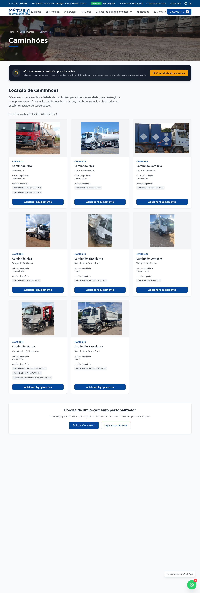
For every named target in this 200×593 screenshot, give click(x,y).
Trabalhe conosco (157, 3)
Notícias (144, 11)
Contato (161, 11)
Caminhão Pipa (22, 166)
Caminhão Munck (23, 346)
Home (37, 11)
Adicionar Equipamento (38, 201)
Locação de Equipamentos (113, 11)
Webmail (177, 3)
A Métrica (54, 11)
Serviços (72, 11)
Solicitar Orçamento (84, 425)
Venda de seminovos (132, 3)
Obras (87, 11)
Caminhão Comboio (149, 166)
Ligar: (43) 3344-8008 (116, 425)
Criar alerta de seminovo (170, 73)
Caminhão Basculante (88, 258)
